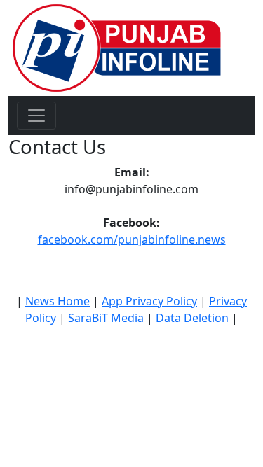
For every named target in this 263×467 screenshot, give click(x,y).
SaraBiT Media (106, 318)
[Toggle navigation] (36, 116)
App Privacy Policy (149, 301)
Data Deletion (192, 318)
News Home (57, 301)
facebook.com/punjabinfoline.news (132, 239)
